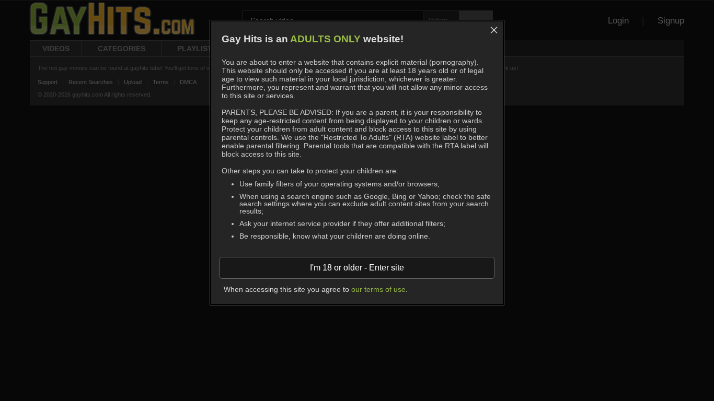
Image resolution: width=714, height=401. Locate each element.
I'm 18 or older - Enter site (357, 267)
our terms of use (378, 289)
